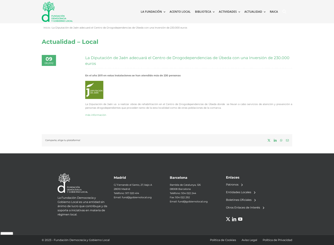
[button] (285, 11)
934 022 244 (188, 193)
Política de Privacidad (277, 240)
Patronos (232, 184)
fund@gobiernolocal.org (137, 197)
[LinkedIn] (234, 219)
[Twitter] (228, 219)
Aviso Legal (249, 240)
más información (95, 115)
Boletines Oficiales (239, 200)
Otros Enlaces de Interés (243, 207)
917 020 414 (132, 193)
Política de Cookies (223, 240)
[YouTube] (240, 219)
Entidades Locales (238, 192)
